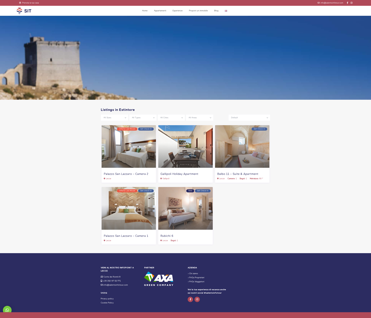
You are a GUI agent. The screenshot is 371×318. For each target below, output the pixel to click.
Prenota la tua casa (30, 3)
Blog (216, 11)
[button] (7, 310)
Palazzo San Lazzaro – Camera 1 (126, 236)
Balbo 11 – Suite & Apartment (237, 174)
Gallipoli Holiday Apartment (179, 174)
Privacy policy (107, 299)
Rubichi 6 (166, 236)
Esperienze (178, 11)
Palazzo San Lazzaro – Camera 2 (126, 174)
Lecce (108, 179)
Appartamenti (160, 11)
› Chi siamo (193, 274)
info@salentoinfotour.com (332, 3)
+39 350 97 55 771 (112, 281)
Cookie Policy (107, 303)
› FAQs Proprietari (196, 278)
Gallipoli (165, 179)
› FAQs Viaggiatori (196, 282)
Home (145, 11)
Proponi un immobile (198, 11)
